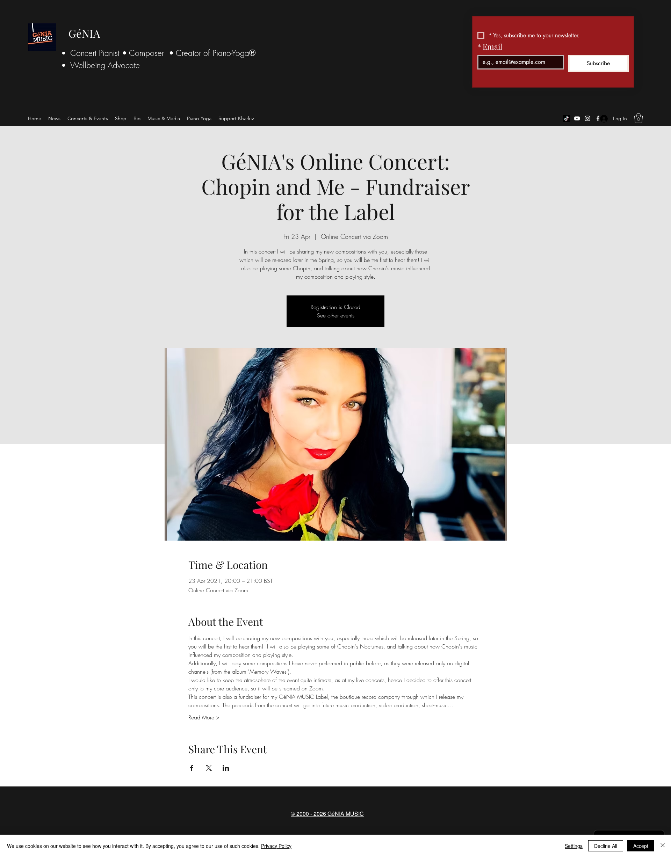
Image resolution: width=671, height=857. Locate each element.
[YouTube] (576, 118)
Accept (640, 845)
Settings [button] (574, 845)
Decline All (605, 845)
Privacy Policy (276, 845)
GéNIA (84, 33)
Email (489, 46)
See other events (335, 315)
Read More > (203, 717)
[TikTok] (566, 118)
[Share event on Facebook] (191, 768)
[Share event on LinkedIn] (226, 768)
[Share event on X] (208, 768)
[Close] (662, 845)
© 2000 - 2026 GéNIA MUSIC (327, 814)
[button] (638, 118)
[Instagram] (587, 118)
